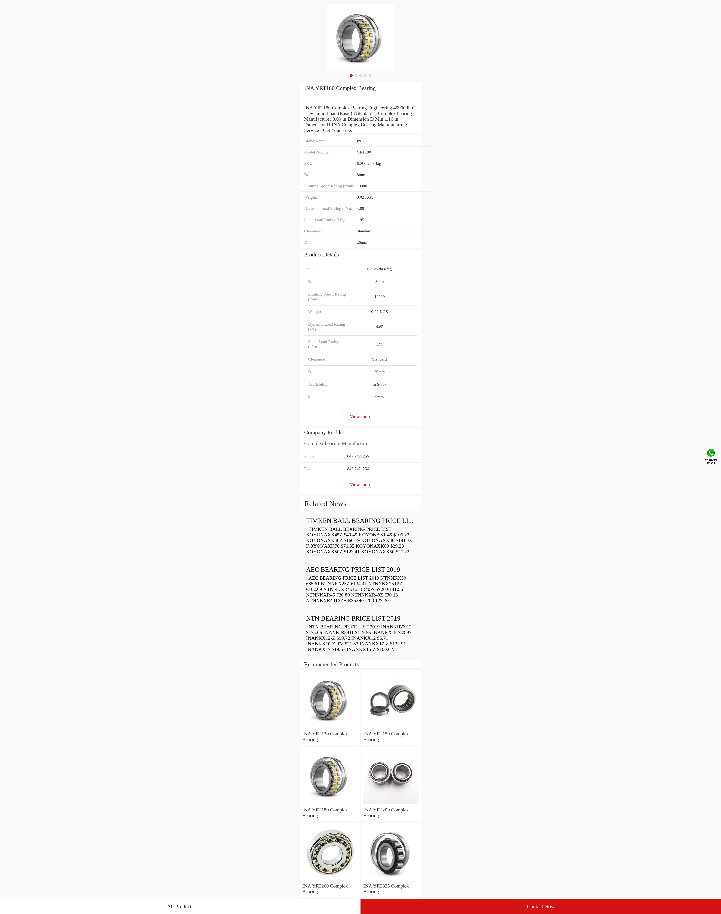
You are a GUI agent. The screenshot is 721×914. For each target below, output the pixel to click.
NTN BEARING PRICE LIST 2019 (353, 618)
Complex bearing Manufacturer (337, 443)
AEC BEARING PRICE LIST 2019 (353, 569)
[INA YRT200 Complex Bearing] (391, 804)
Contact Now (541, 906)
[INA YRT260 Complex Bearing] (330, 880)
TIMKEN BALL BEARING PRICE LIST (361, 520)
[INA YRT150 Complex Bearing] (391, 728)
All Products (180, 906)
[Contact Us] (711, 457)
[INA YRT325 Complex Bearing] (391, 880)
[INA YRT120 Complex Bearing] (330, 728)
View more (360, 416)
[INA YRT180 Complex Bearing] (330, 804)
